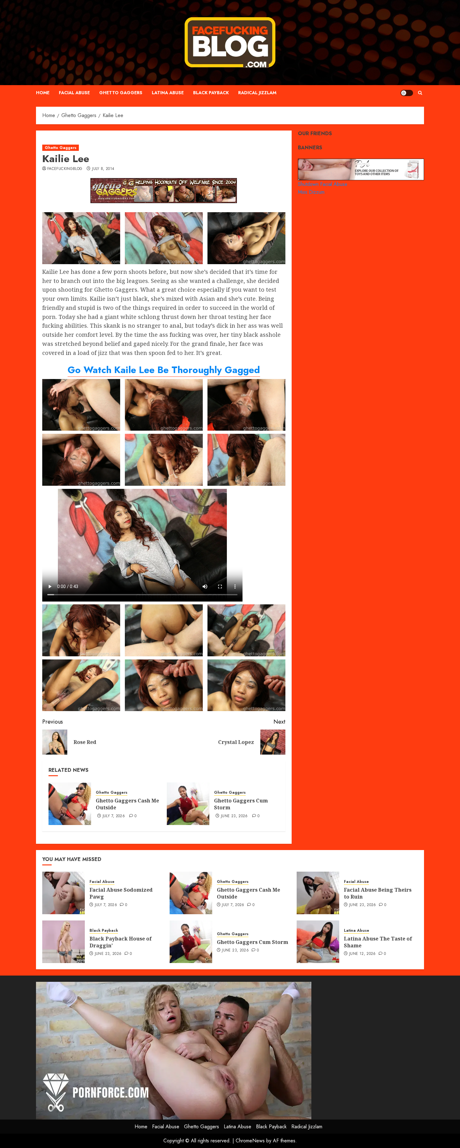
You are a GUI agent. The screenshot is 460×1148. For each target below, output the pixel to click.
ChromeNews (250, 1140)
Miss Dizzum (311, 192)
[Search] (420, 93)
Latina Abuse (168, 93)
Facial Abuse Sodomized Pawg (121, 893)
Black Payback (211, 93)
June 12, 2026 (362, 953)
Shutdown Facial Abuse (322, 183)
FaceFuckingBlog (64, 169)
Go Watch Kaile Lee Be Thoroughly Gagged (164, 370)
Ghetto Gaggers (120, 93)
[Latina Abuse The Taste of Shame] (318, 941)
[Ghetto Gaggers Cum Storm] (188, 803)
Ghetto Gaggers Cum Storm (241, 804)
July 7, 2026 (114, 816)
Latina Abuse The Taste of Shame (378, 942)
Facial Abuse (74, 93)
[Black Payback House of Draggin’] (63, 941)
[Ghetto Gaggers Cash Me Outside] (70, 803)
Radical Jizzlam (257, 93)
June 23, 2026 (234, 816)
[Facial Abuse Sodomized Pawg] (63, 893)
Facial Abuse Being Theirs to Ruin (377, 893)
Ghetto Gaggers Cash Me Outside (127, 804)
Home (42, 93)
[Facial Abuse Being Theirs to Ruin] (318, 893)
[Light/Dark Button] (407, 93)
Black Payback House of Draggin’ (120, 942)
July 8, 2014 (103, 169)
